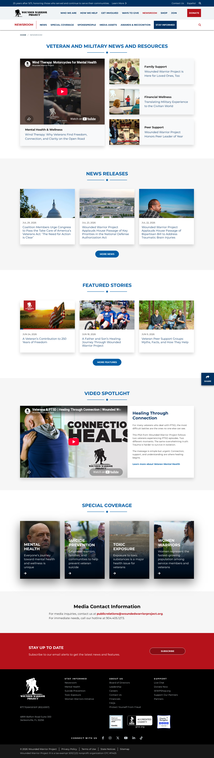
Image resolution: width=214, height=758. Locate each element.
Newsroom (24, 24)
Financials (114, 699)
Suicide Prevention (75, 690)
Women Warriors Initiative (79, 699)
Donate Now (161, 686)
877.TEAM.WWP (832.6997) (35, 707)
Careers (113, 690)
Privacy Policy (69, 749)
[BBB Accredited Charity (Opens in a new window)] (139, 722)
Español (191, 3)
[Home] (30, 13)
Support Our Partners (166, 694)
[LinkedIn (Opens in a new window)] (133, 738)
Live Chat (159, 682)
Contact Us (178, 3)
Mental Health (72, 686)
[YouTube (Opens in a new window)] (126, 738)
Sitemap (124, 749)
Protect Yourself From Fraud (125, 707)
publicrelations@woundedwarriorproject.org (130, 613)
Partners (158, 699)
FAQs (112, 703)
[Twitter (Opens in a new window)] (117, 738)
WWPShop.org (162, 690)
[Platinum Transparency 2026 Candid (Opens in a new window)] (116, 721)
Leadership (115, 686)
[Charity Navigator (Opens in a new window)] (163, 721)
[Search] (200, 3)
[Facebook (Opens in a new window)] (103, 738)
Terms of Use (89, 749)
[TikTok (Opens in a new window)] (141, 738)
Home (23, 35)
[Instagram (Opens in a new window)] (110, 738)
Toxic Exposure (73, 694)
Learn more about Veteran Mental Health (156, 464)
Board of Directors (119, 682)
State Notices (108, 749)
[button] (199, 24)
